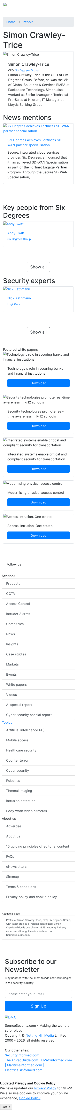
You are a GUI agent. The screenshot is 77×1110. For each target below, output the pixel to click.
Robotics (13, 780)
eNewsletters (16, 866)
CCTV (10, 593)
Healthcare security (21, 750)
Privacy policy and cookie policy (31, 897)
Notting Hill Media (40, 1035)
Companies (15, 624)
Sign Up (38, 1006)
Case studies (16, 654)
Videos (11, 695)
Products (13, 583)
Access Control (18, 604)
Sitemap (12, 877)
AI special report (19, 705)
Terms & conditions (21, 887)
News (10, 634)
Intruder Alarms (18, 614)
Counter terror (17, 760)
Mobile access (17, 740)
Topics (7, 722)
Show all (38, 267)
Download (38, 383)
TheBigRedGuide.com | (23, 1060)
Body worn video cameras (26, 811)
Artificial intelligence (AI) (25, 730)
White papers (16, 684)
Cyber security (17, 770)
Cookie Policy (29, 1098)
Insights (12, 644)
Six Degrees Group (27, 70)
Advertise (13, 826)
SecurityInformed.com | (23, 1055)
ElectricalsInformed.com (24, 1070)
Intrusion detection (20, 801)
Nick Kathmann (19, 298)
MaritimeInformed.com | (25, 1065)
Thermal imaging (19, 791)
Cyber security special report (29, 715)
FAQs (10, 856)
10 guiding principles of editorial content (37, 846)
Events (11, 674)
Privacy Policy (45, 1088)
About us (13, 836)
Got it (6, 1107)
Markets (12, 664)
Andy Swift (15, 233)
